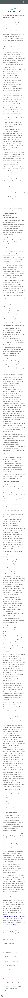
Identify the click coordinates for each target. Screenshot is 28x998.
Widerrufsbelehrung (10, 988)
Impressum (6, 986)
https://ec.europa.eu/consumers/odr (14, 916)
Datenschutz (17, 986)
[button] (2, 995)
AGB (4, 990)
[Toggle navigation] (23, 2)
